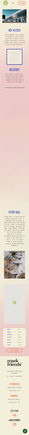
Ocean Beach (14, 383)
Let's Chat (14, 410)
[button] (13, 3)
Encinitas (14, 395)
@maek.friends (14, 419)
